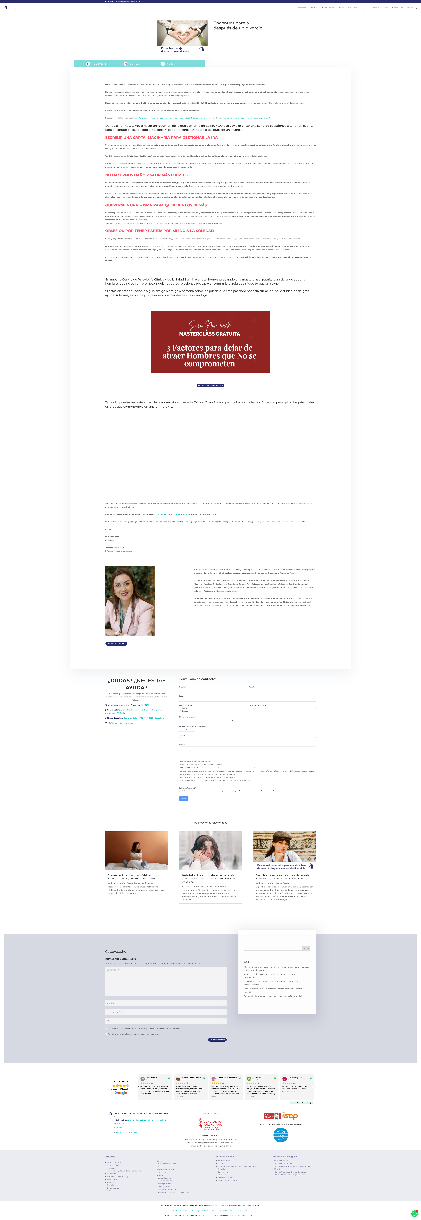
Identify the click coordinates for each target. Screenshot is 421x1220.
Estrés (159, 1161)
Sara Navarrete (118, 883)
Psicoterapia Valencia (227, 1215)
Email (181, 696)
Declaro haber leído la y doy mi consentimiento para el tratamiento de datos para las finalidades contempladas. (228, 791)
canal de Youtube (182, 514)
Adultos (314, 8)
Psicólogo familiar (164, 1184)
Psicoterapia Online (210, 1215)
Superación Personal (143, 883)
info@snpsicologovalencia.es (118, 551)
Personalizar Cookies (227, 1211)
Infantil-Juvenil (328, 8)
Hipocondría (162, 1172)
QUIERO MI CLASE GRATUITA (210, 385)
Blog (364, 8)
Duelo (109, 1191)
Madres (278, 883)
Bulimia (110, 1185)
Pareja (170, 64)
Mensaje (182, 744)
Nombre (182, 687)
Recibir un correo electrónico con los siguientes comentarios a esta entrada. (144, 1029)
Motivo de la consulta (187, 717)
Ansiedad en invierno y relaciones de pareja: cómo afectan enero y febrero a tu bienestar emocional (208, 879)
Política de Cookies (209, 1211)
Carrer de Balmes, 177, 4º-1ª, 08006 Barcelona (144, 718)
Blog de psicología (210, 886)
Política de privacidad (181, 1211)
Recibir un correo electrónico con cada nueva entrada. (134, 1034)
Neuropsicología (164, 1178)
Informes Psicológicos (348, 8)
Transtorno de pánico (166, 1189)
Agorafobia (112, 1179)
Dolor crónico (113, 1188)
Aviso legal (196, 1211)
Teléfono (182, 735)
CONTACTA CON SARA (116, 644)
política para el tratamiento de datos (207, 791)
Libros (386, 8)
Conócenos (301, 8)
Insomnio (161, 1175)
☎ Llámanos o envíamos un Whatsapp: (123, 705)
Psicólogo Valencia (194, 1215)
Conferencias (397, 8)
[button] (314, 1087)
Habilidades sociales (166, 1169)
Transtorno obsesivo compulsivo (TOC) (173, 1192)
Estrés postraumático (166, 1164)
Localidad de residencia (258, 705)
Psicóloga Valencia (178, 1215)
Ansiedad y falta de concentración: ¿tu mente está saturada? (273, 996)
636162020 (110, 2)
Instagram (162, 514)
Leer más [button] (143, 1097)
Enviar (184, 798)
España (184, 708)
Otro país (184, 711)
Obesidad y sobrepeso (166, 1181)
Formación (375, 8)
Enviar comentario (217, 1040)
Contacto (409, 8)
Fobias (159, 1167)
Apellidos (252, 687)
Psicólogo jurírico (164, 1186)
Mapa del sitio (242, 1211)
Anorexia (111, 1182)
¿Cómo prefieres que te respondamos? (193, 726)
